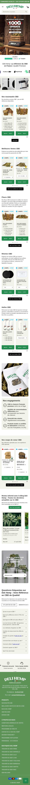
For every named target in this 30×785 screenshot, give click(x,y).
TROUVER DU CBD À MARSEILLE (11, 751)
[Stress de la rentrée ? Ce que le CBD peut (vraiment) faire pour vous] (12, 527)
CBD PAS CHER (6, 712)
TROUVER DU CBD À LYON (9, 757)
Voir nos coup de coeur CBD (15, 485)
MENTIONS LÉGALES (7, 726)
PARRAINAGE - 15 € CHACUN (10, 740)
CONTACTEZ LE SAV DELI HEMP (11, 732)
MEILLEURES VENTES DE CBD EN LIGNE (13, 706)
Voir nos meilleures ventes (15, 188)
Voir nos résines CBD (15, 299)
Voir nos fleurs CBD (15, 245)
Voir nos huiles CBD (15, 354)
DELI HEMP (17, 782)
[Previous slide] (3, 83)
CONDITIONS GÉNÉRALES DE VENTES (12, 723)
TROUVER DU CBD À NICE (9, 769)
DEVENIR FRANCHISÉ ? (8, 734)
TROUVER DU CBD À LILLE (9, 754)
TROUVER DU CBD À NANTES (10, 766)
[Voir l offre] (15, 35)
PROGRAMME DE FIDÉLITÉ (9, 729)
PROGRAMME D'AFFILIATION (10, 737)
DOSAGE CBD (5, 715)
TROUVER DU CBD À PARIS (9, 748)
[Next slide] (26, 83)
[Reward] (25, 780)
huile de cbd (18, 635)
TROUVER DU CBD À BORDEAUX (11, 763)
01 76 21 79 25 (22, 668)
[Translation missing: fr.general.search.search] (26, 12)
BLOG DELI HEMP (7, 709)
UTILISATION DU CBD (9, 604)
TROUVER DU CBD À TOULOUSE (11, 760)
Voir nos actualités (15, 507)
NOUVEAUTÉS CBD (7, 703)
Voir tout (15, 140)
